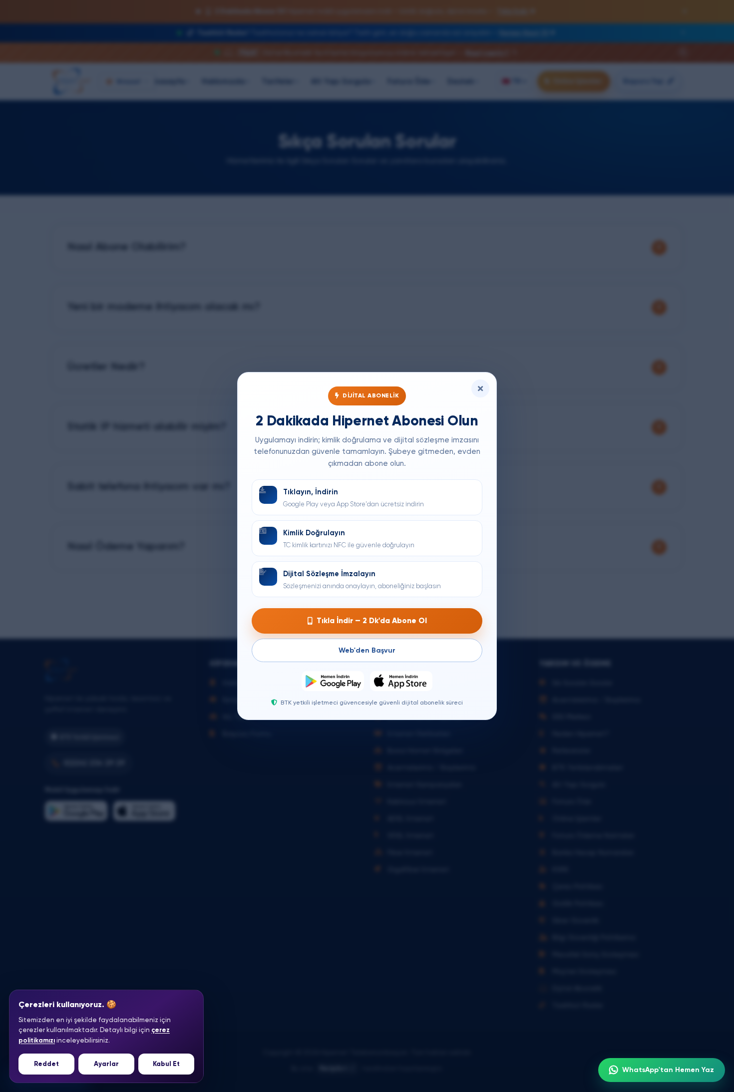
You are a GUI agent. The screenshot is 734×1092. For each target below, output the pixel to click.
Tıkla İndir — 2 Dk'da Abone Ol (372, 620)
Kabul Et (166, 1064)
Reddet (46, 1064)
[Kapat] (480, 388)
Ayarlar (106, 1064)
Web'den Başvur (367, 650)
